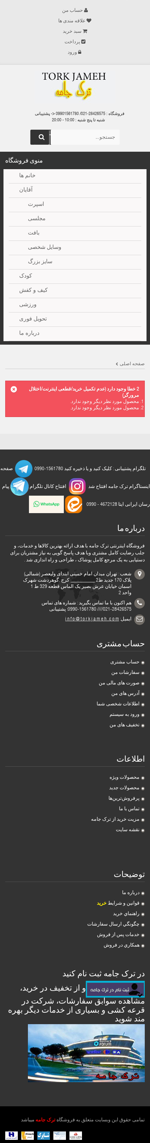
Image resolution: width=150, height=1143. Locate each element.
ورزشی (28, 305)
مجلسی (37, 219)
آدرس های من (125, 693)
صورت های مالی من (119, 683)
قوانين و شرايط (118, 903)
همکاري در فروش (122, 945)
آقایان (25, 190)
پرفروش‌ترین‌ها (124, 798)
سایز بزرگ (40, 262)
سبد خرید (72, 31)
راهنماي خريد (126, 914)
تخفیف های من (125, 725)
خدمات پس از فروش (118, 935)
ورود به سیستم (125, 714)
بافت (33, 233)
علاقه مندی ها (71, 21)
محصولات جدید (124, 788)
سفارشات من (125, 672)
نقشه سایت (128, 830)
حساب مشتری (125, 662)
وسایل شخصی (44, 248)
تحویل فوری (33, 319)
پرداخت (72, 42)
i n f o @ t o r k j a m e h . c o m (92, 619)
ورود (72, 52)
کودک (25, 276)
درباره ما (131, 893)
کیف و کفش (33, 291)
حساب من (72, 10)
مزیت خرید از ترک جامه (115, 819)
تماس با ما (129, 809)
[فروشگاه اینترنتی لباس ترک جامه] (75, 87)
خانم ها (27, 176)
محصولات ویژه (125, 777)
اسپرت (36, 205)
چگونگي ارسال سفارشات (113, 924)
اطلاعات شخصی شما (118, 704)
